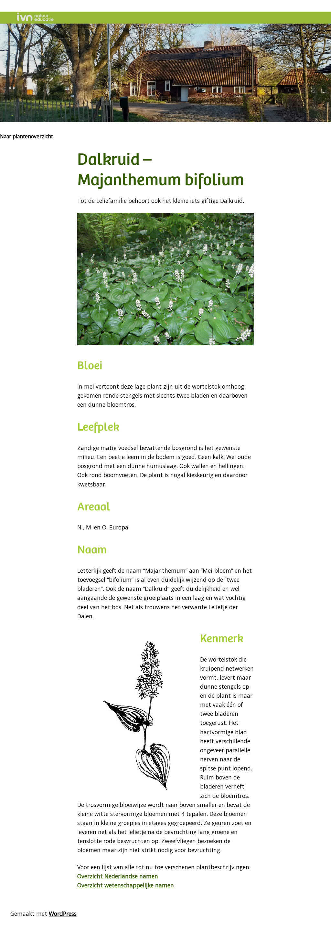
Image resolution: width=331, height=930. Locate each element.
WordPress (63, 913)
